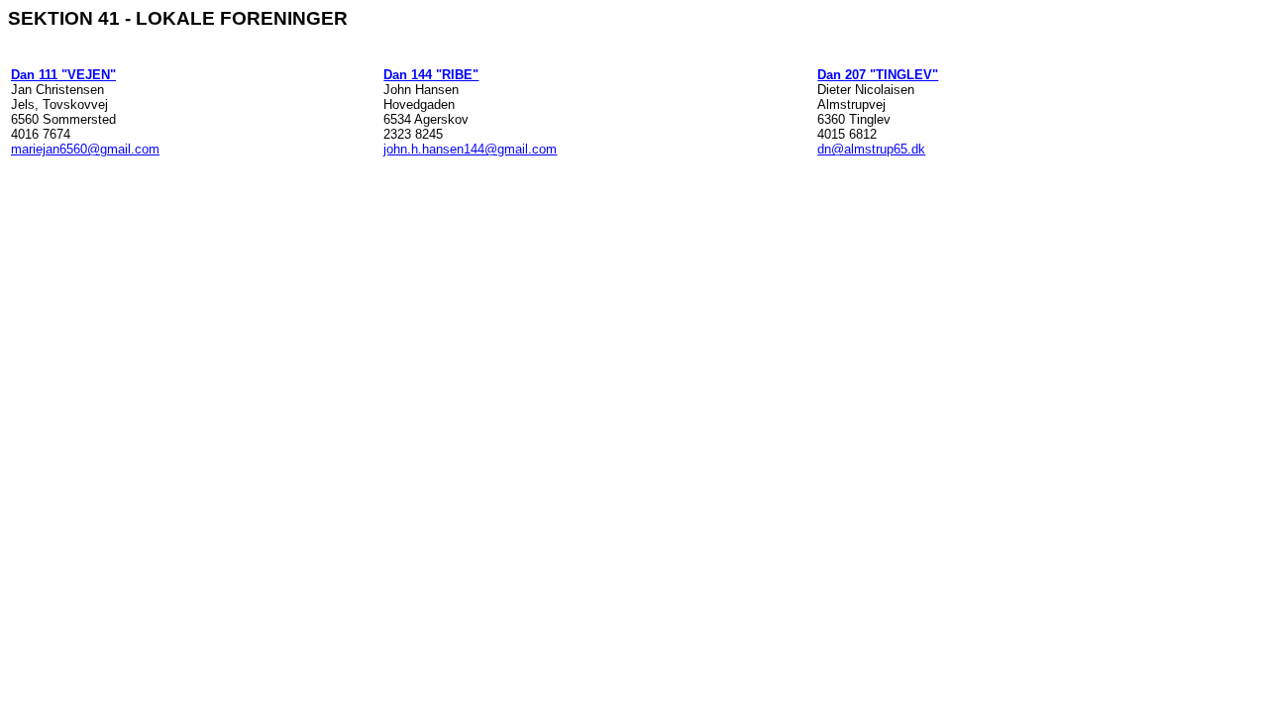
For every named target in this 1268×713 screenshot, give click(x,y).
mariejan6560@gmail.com (85, 149)
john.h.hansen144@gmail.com (470, 149)
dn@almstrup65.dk (871, 149)
